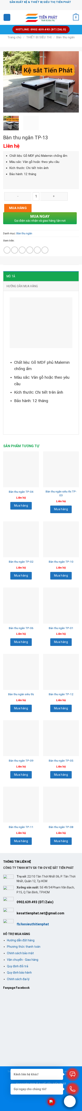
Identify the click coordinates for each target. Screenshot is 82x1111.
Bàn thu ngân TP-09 (21, 760)
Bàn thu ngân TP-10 (61, 561)
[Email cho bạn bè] (29, 250)
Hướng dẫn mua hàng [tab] (22, 286)
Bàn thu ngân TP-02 (21, 561)
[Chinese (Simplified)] (34, 6)
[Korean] (51, 6)
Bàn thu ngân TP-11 (21, 827)
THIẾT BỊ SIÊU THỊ (39, 37)
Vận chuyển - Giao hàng (22, 959)
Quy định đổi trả (17, 966)
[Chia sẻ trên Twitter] (22, 250)
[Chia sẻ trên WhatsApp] (7, 250)
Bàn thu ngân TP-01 (61, 628)
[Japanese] (45, 6)
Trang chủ (14, 37)
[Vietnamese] (56, 6)
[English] (40, 6)
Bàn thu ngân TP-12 (61, 694)
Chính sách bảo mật (20, 953)
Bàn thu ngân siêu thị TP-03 (61, 493)
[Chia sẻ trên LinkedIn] (44, 250)
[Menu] (7, 17)
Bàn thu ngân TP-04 (21, 491)
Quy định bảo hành (19, 972)
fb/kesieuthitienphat (33, 924)
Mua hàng (18, 208)
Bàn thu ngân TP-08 (61, 827)
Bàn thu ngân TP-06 (21, 628)
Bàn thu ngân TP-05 (61, 760)
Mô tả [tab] (11, 276)
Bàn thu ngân (65, 37)
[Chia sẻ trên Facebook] (14, 250)
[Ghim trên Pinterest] (37, 250)
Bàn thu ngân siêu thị (21, 694)
